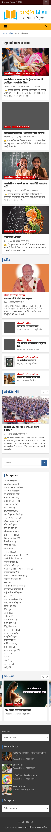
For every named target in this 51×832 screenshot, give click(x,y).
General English (10, 480)
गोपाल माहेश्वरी (10, 521)
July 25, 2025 (22, 363)
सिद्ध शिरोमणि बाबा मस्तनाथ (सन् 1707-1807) (32, 344)
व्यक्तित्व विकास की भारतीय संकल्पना (25, 775)
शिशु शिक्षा (8, 626)
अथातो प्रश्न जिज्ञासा (19, 786)
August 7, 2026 (19, 789)
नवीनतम (18, 73)
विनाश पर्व (8, 606)
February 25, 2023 (11, 190)
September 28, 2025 (25, 329)
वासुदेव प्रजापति (28, 73)
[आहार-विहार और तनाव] (25, 220)
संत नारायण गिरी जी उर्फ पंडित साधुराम (18, 298)
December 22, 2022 (12, 241)
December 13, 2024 (12, 86)
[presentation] (43, 392)
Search (44, 463)
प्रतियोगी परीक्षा (10, 565)
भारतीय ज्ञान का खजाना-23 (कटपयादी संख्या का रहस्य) (24, 133)
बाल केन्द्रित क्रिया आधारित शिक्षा (17, 569)
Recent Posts (11, 747)
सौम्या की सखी (18, 765)
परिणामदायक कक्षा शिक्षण (14, 555)
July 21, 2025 (22, 380)
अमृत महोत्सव (9, 497)
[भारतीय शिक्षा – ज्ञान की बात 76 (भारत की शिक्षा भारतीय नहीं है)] (25, 166)
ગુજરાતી (7, 664)
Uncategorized (10, 484)
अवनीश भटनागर (10, 501)
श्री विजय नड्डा (9, 633)
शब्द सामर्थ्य (8, 619)
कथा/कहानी (9, 511)
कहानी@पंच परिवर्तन (12, 514)
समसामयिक (8, 640)
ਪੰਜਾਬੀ (6, 660)
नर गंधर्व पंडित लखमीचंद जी (26, 360)
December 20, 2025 (13, 714)
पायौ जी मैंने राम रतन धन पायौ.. (28, 326)
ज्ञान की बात (9, 73)
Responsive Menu (46, 2)
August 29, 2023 (10, 136)
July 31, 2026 (9, 302)
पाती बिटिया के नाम (12, 558)
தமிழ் (6, 667)
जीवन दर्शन (8, 295)
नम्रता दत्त (7, 545)
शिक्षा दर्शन (8, 623)
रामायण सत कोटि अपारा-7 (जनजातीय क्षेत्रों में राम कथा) (29, 754)
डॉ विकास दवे (9, 535)
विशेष (6, 609)
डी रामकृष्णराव (10, 421)
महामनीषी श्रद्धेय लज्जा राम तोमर (28, 377)
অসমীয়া (6, 653)
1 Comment (35, 86)
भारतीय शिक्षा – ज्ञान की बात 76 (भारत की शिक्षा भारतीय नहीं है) (25, 185)
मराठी (6, 582)
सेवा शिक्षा (8, 647)
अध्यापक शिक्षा (10, 491)
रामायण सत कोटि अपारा (14, 586)
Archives (6, 731)
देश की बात (8, 541)
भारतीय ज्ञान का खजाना (21, 127)
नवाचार (7, 548)
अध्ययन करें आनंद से (12, 487)
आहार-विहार (9, 231)
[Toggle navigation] (5, 26)
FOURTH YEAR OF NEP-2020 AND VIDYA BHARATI (21, 428)
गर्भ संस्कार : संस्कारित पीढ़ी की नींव (18, 710)
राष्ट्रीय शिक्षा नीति (11, 392)
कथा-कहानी (9, 508)
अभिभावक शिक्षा (10, 494)
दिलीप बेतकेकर (10, 538)
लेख (5, 596)
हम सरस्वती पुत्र (10, 650)
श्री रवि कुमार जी (29, 231)
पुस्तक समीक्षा (9, 562)
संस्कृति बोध (9, 636)
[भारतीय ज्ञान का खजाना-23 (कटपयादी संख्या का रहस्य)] (25, 116)
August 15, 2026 (19, 759)
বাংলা (5, 657)
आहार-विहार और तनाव (12, 237)
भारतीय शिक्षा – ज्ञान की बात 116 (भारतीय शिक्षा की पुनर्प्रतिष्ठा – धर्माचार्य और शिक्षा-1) (23, 81)
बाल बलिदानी (10, 572)
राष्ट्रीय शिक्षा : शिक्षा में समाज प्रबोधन (33, 827)
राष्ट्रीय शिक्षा (25, 86)
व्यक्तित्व (7, 260)
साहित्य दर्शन (9, 643)
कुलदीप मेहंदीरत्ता (11, 518)
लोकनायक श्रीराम (11, 599)
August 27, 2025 (23, 349)
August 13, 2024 (10, 434)
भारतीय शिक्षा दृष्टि (11, 579)
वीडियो (7, 613)
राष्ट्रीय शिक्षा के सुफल (12, 589)
